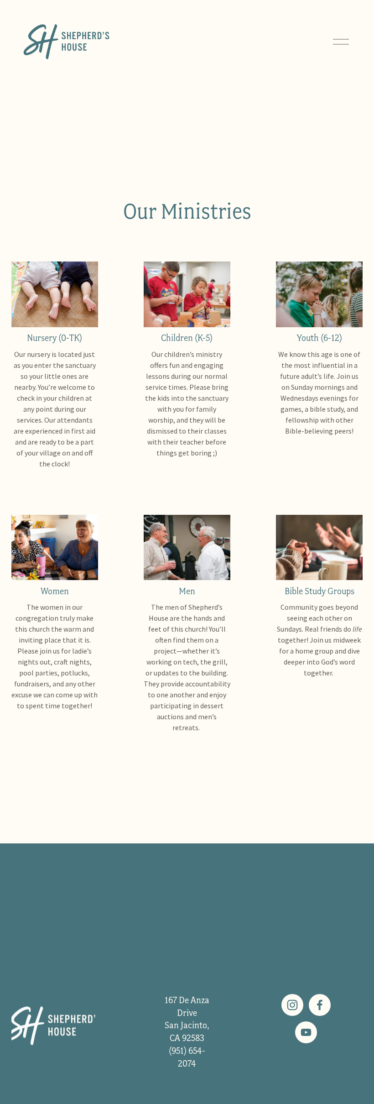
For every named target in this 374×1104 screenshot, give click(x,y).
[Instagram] (292, 1005)
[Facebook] (320, 1005)
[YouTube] (306, 1032)
